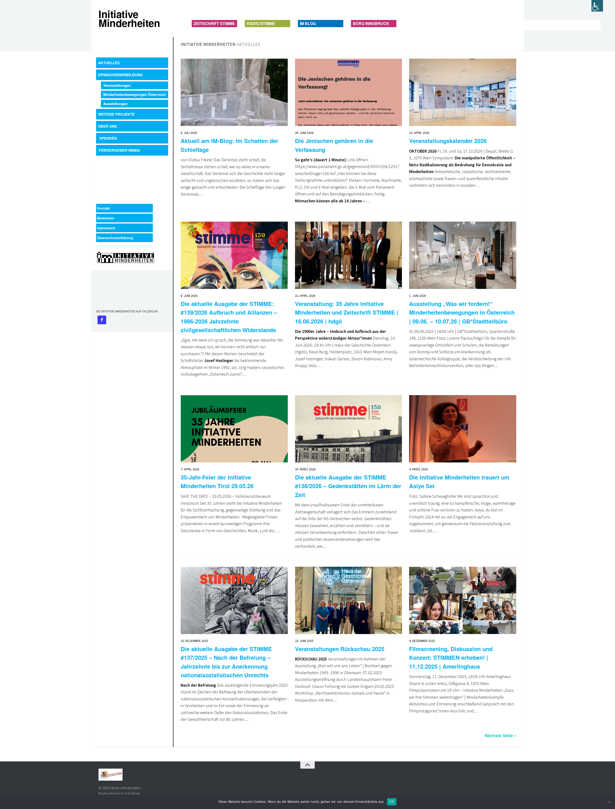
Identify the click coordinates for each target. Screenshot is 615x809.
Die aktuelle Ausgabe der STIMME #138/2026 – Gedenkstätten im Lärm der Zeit (348, 486)
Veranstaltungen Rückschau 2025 (339, 649)
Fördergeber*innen (119, 150)
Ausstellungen (115, 103)
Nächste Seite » (501, 735)
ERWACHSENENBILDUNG (120, 74)
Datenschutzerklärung (115, 237)
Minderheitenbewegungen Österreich (134, 94)
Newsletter (105, 218)
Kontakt (103, 208)
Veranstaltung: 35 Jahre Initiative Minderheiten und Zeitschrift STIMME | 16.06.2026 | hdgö (346, 312)
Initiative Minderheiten (102, 18)
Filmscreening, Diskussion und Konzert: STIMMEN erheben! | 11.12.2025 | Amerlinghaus (450, 657)
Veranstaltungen (117, 85)
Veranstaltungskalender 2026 (448, 141)
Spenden (108, 138)
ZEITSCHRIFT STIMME (214, 23)
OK (391, 801)
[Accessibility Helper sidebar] (597, 6)
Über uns (107, 126)
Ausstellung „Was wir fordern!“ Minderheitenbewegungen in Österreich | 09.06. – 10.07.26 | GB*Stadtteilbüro (462, 312)
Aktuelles (109, 62)
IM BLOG (308, 23)
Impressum (106, 227)
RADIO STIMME (261, 23)
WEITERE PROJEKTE (116, 114)
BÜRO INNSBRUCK (371, 23)
